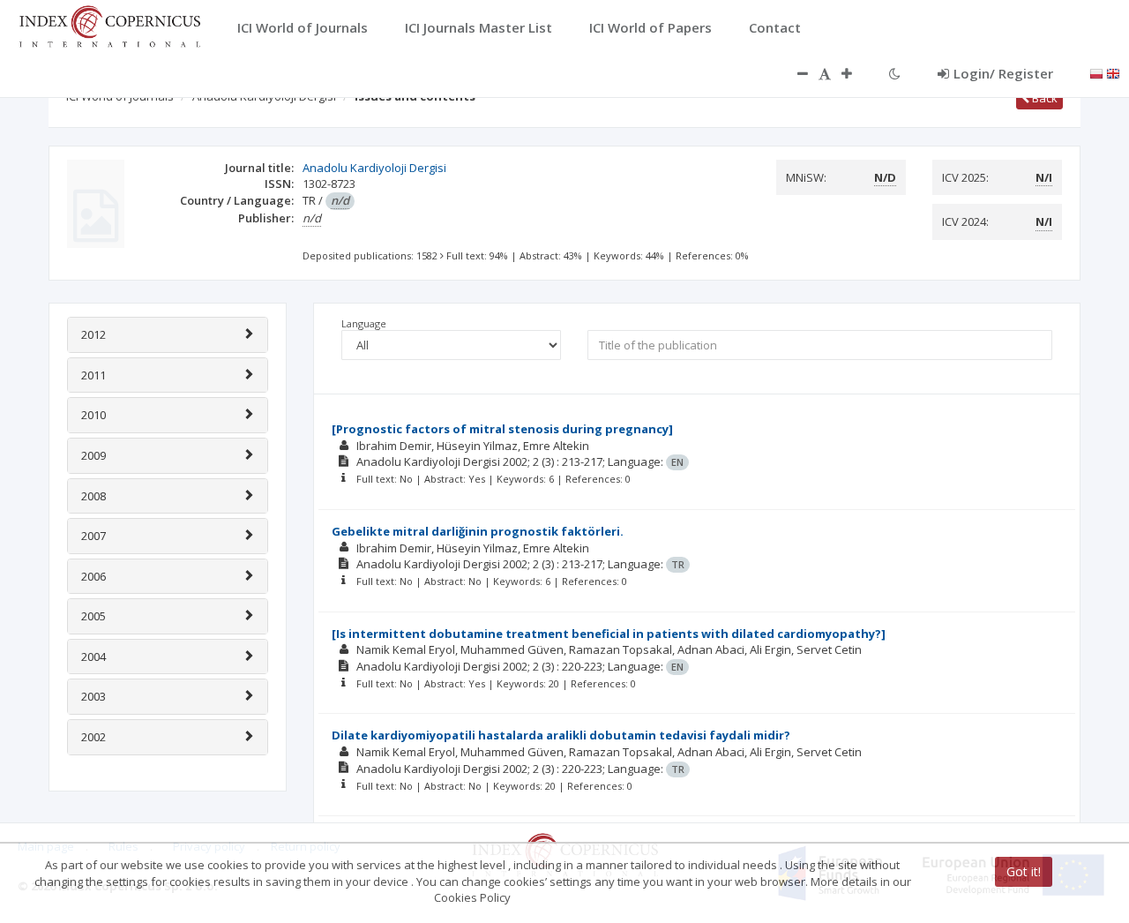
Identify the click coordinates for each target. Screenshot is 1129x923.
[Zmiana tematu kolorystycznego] (895, 73)
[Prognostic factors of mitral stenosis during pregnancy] (502, 429)
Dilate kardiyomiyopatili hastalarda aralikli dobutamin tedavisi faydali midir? (561, 735)
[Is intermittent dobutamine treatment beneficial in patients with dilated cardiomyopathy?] (609, 634)
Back (1043, 98)
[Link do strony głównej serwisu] (109, 25)
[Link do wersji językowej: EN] (1113, 72)
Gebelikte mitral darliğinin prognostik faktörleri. (478, 531)
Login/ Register (1003, 73)
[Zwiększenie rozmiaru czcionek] (856, 73)
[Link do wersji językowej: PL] (1096, 72)
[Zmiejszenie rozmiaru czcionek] (794, 73)
